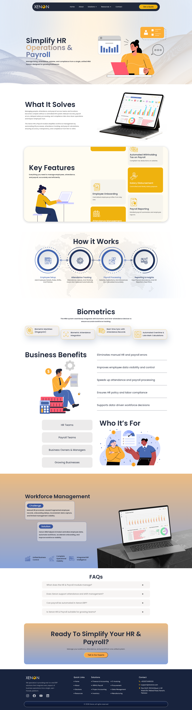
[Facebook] (34, 695)
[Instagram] (27, 695)
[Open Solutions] (96, 7)
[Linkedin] (47, 695)
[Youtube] (41, 695)
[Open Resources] (110, 7)
